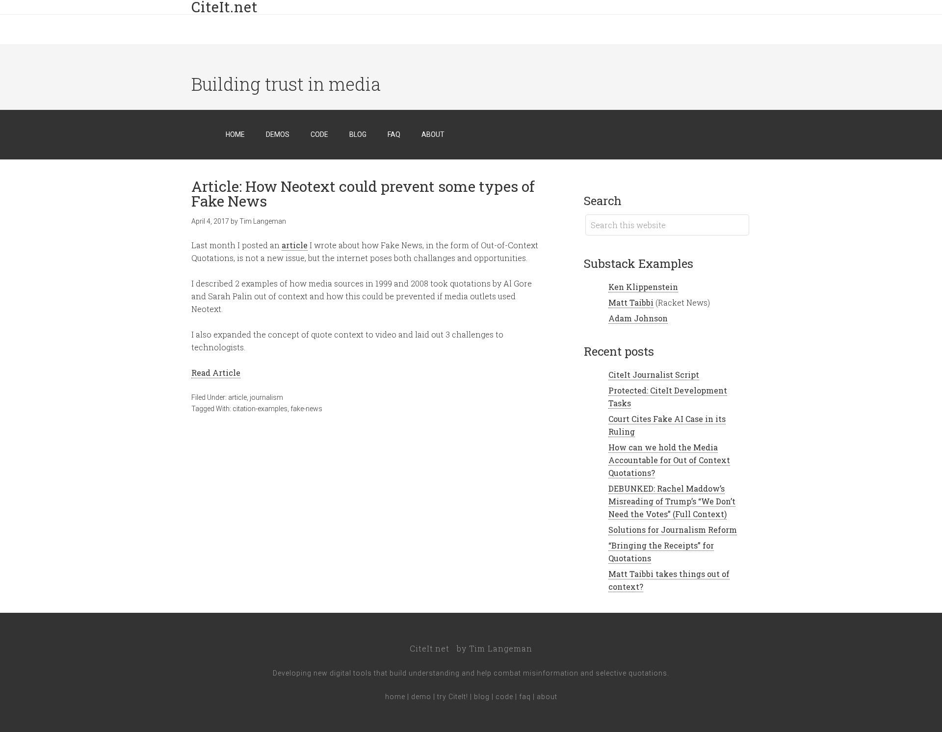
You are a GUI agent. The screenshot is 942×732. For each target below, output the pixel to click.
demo (421, 697)
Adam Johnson (638, 318)
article (295, 245)
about (547, 697)
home (395, 697)
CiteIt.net (429, 648)
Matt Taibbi (631, 302)
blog (482, 697)
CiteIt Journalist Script (653, 374)
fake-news (306, 409)
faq (525, 697)
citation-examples (260, 409)
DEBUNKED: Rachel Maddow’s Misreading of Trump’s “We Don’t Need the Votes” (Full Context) (671, 501)
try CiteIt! (452, 697)
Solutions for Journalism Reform (672, 529)
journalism (266, 397)
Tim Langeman (500, 648)
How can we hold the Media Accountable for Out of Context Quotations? (669, 460)
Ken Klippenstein (643, 287)
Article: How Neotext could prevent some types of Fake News (363, 193)
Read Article (215, 372)
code (504, 697)
